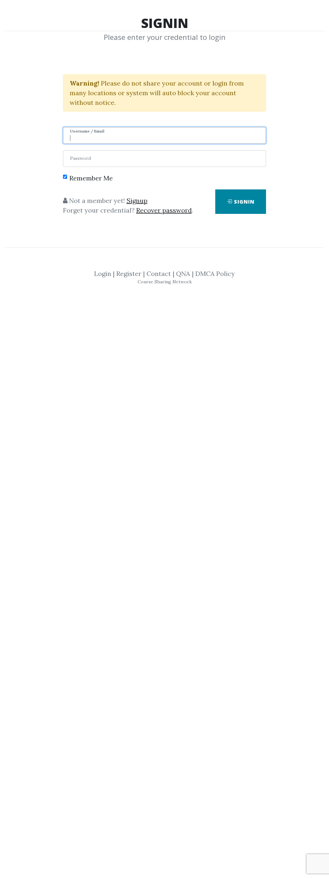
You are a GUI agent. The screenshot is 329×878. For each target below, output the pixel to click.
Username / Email (87, 131)
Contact (159, 274)
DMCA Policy (215, 274)
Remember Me (91, 178)
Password (80, 158)
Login (102, 274)
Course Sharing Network (165, 282)
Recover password (164, 210)
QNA (183, 274)
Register (128, 274)
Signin (243, 201)
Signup (137, 201)
